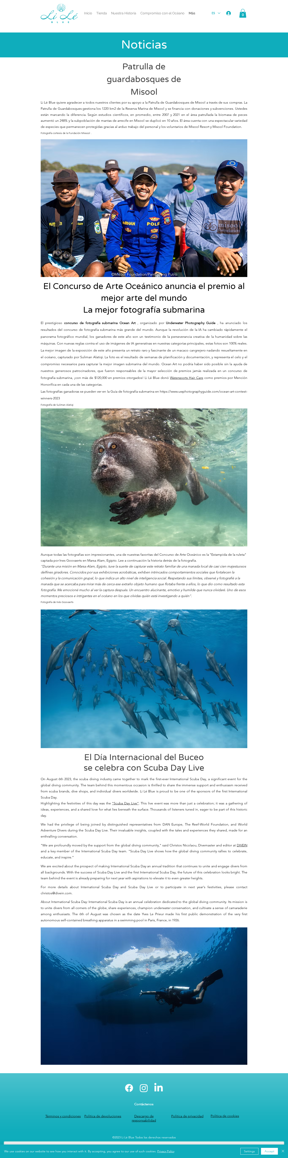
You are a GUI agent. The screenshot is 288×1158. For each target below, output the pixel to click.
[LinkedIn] (158, 1088)
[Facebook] (129, 1088)
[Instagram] (144, 1088)
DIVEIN (242, 845)
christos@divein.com (56, 893)
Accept (269, 1151)
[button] (242, 13)
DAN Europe (173, 824)
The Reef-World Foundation (206, 824)
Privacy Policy (165, 1151)
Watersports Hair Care (186, 378)
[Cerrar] (282, 1151)
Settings (249, 1151)
